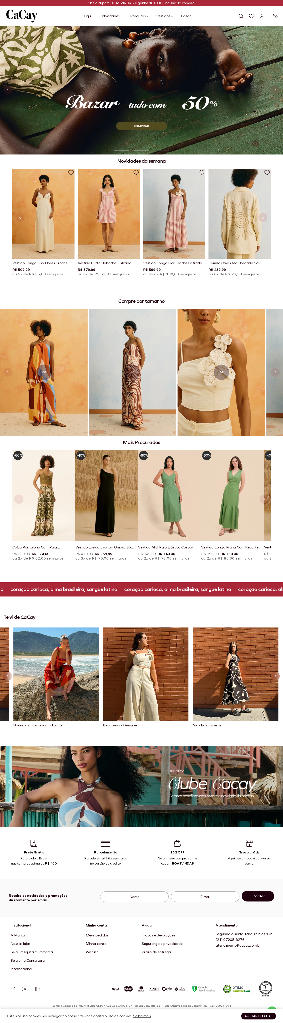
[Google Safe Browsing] (203, 989)
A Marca (18, 935)
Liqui (88, 16)
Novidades (111, 16)
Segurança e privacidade (162, 944)
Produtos (138, 16)
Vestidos (163, 16)
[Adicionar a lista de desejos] (71, 172)
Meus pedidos (97, 935)
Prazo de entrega (156, 952)
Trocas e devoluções (158, 935)
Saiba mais (142, 1016)
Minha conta (96, 944)
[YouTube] (25, 989)
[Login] (262, 16)
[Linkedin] (37, 989)
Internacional (21, 969)
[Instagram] (13, 989)
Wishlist (92, 952)
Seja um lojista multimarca (32, 952)
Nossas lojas (21, 944)
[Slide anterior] (7, 90)
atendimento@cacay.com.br (238, 945)
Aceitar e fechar (259, 1016)
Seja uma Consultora (28, 960)
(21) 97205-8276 (230, 940)
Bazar (186, 16)
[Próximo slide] (275, 90)
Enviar (258, 896)
